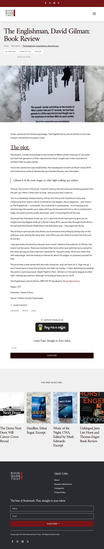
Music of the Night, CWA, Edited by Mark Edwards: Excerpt (63, 437)
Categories (59, 488)
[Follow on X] (49, 3)
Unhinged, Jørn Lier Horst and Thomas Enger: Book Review (90, 435)
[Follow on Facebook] (45, 3)
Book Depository (71, 281)
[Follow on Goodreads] (58, 3)
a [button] (94, 13)
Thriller (37, 51)
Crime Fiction (25, 51)
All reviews (10, 51)
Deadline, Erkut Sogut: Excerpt (37, 430)
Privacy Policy (60, 492)
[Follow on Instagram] (54, 3)
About (56, 480)
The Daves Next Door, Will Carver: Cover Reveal (10, 435)
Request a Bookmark (63, 484)
